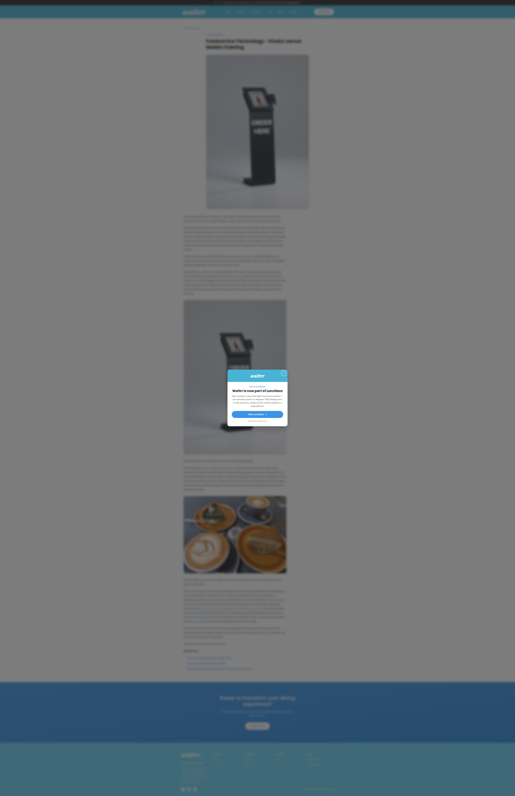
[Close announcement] (284, 373)
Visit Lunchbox (256, 414)
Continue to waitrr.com (257, 421)
